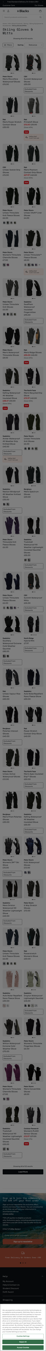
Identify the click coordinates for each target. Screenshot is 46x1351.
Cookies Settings (23, 1336)
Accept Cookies (23, 1347)
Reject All (23, 1342)
